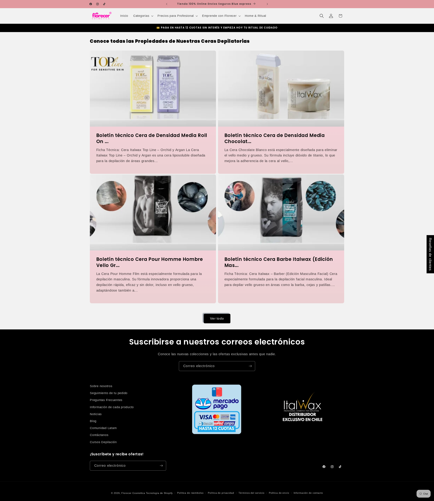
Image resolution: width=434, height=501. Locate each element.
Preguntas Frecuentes (106, 400)
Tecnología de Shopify (159, 493)
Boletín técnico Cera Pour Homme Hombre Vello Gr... (149, 262)
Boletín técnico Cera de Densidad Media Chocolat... (274, 138)
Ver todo (217, 318)
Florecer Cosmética (133, 493)
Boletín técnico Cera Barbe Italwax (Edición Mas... (278, 262)
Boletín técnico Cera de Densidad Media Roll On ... (151, 138)
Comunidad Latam (103, 428)
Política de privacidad (221, 493)
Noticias (96, 414)
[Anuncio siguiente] (267, 4)
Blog (93, 421)
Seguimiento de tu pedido (108, 393)
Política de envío (279, 493)
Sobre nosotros (101, 386)
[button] (143, 16)
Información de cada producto (112, 407)
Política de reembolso (190, 493)
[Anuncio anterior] (166, 4)
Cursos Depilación (103, 442)
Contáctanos (99, 435)
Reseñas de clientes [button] (430, 254)
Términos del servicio (251, 493)
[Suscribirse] (250, 366)
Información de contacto (308, 493)
